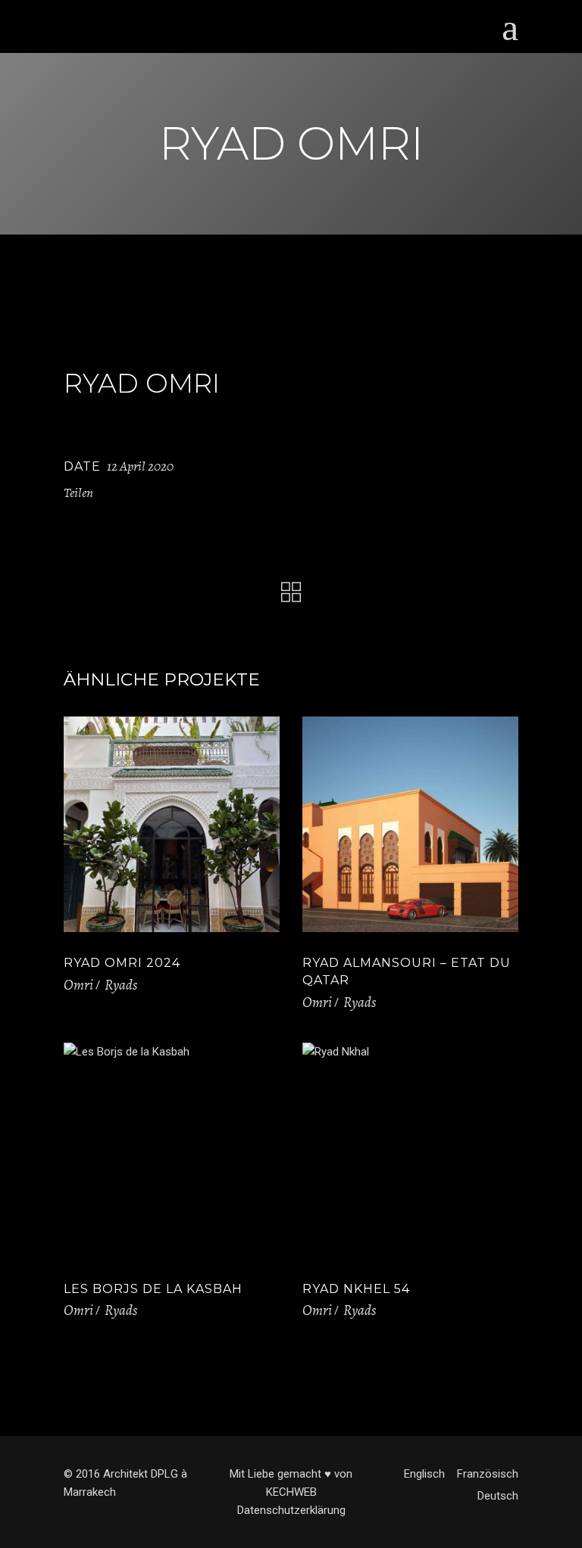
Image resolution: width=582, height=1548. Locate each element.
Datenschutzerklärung (291, 1510)
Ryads (121, 985)
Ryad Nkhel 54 (356, 1289)
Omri (78, 985)
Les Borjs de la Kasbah (153, 1289)
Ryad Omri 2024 (122, 963)
